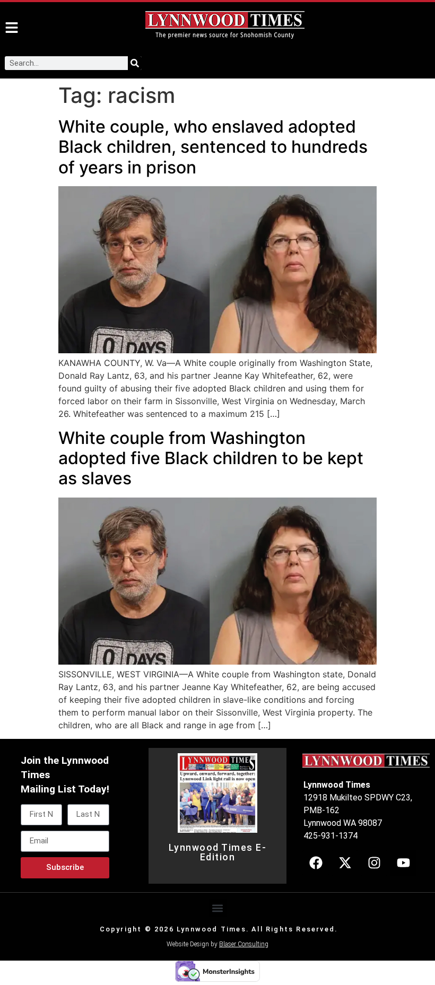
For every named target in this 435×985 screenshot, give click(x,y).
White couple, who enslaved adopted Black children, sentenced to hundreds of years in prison (213, 147)
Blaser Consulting (243, 944)
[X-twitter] (345, 863)
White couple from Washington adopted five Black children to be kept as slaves (210, 458)
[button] (218, 908)
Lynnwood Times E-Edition (218, 852)
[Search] (135, 63)
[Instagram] (374, 863)
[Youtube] (403, 863)
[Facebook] (315, 863)
